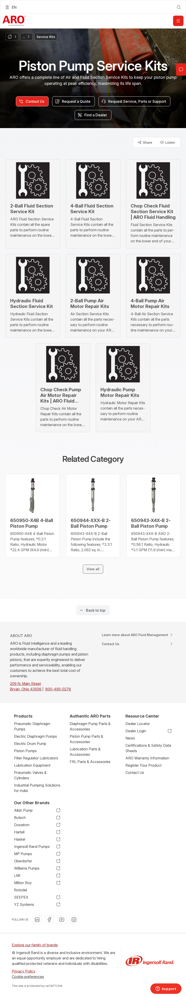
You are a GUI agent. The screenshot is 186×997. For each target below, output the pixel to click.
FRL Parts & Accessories (90, 761)
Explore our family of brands (35, 945)
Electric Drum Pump (30, 743)
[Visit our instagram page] (74, 919)
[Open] (178, 21)
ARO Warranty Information (147, 758)
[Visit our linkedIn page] (37, 919)
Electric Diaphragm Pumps (35, 736)
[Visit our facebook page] (49, 919)
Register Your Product (143, 765)
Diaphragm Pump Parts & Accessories (90, 726)
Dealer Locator (137, 723)
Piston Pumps (25, 751)
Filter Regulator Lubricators (36, 758)
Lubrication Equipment (32, 765)
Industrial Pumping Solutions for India (37, 788)
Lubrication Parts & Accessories (85, 752)
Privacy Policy (23, 971)
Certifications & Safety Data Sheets (148, 748)
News (130, 738)
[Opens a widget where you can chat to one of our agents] (165, 989)
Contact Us (134, 772)
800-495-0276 (58, 689)
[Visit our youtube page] (61, 919)
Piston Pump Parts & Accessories (86, 739)
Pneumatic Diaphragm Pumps (32, 726)
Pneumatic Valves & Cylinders (30, 775)
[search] (179, 7)
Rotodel (20, 890)
